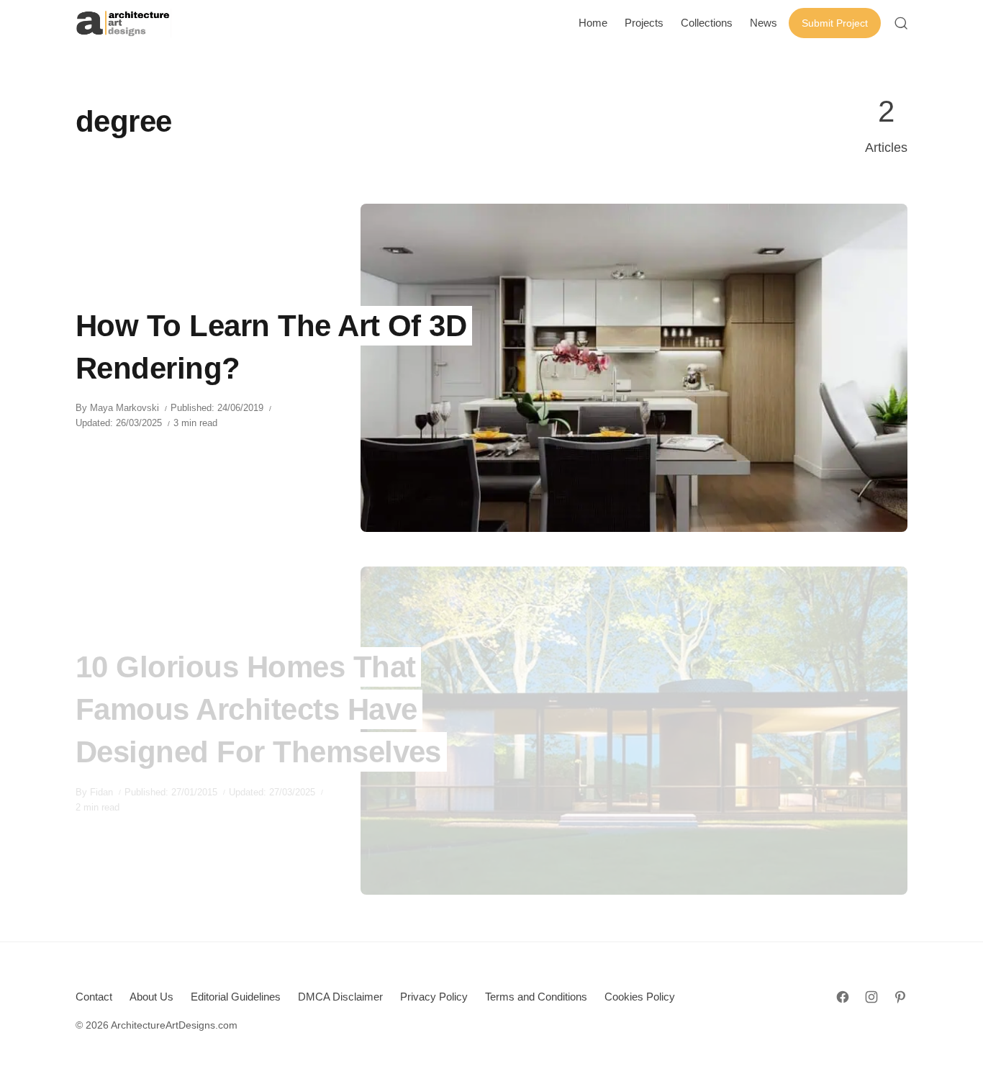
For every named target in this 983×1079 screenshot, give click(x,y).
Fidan (101, 792)
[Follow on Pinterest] (900, 997)
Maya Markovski (124, 407)
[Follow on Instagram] (871, 997)
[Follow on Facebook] (843, 997)
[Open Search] (901, 23)
